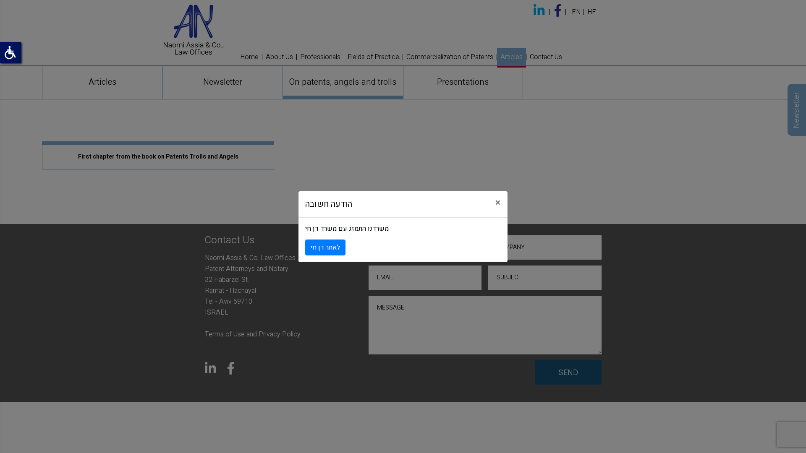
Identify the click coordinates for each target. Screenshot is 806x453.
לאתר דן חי (325, 247)
